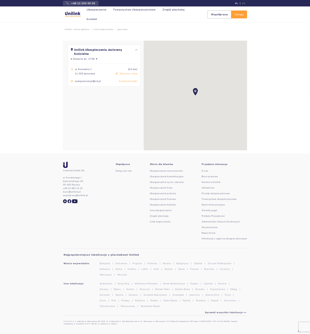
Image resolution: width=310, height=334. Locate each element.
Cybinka (208, 283)
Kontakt (92, 19)
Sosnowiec (230, 300)
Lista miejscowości (103, 29)
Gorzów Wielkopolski (219, 263)
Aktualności (208, 187)
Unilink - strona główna (77, 29)
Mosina (167, 263)
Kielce (119, 269)
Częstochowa (217, 289)
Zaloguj (239, 14)
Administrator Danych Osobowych (221, 221)
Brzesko (200, 289)
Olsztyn (169, 269)
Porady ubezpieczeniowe (216, 193)
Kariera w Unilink (211, 182)
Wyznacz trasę (128, 73)
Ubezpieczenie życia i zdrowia (167, 182)
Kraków (132, 269)
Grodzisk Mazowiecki (155, 295)
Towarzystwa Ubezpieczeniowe (134, 9)
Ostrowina (121, 263)
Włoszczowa (128, 306)
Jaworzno (194, 295)
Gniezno (133, 295)
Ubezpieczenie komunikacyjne (167, 176)
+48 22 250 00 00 (82, 3)
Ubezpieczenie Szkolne (163, 204)
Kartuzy (104, 289)
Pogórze (137, 263)
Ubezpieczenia (96, 9)
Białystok (105, 263)
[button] (195, 91)
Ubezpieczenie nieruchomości (166, 170)
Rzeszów (209, 269)
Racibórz (140, 300)
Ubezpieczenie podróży (163, 193)
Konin (103, 300)
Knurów (222, 283)
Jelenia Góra (212, 295)
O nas (205, 170)
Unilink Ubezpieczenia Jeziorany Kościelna (98, 52)
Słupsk (215, 300)
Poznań (194, 269)
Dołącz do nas (124, 170)
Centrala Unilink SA (74, 170)
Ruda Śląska (170, 300)
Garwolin (105, 295)
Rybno (117, 289)
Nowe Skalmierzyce (174, 283)
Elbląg (233, 289)
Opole (181, 269)
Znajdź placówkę (173, 9)
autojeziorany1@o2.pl (88, 81)
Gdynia (119, 295)
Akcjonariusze (209, 227)
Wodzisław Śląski (150, 306)
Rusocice (145, 289)
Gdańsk (198, 263)
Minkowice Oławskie (146, 283)
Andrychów (106, 283)
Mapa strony (209, 233)
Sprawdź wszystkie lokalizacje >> (225, 312)
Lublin (145, 269)
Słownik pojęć (209, 210)
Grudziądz (178, 295)
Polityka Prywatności (213, 216)
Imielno (130, 289)
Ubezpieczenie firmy (161, 187)
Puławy (125, 300)
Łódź (156, 269)
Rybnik (187, 300)
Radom (154, 300)
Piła (114, 300)
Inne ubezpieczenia (160, 210)
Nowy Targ (123, 283)
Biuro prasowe (210, 176)
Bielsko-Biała (182, 289)
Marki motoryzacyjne (213, 204)
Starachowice (107, 306)
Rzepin (194, 283)
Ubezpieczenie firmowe (163, 199)
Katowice (105, 269)
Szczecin (225, 269)
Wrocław (122, 274)
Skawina (201, 300)
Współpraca (219, 14)
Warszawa (106, 274)
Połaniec (152, 263)
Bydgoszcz (182, 263)
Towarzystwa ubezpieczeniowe (219, 199)
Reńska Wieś (162, 289)
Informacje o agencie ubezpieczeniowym (224, 238)
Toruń (228, 295)
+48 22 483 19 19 (73, 188)
